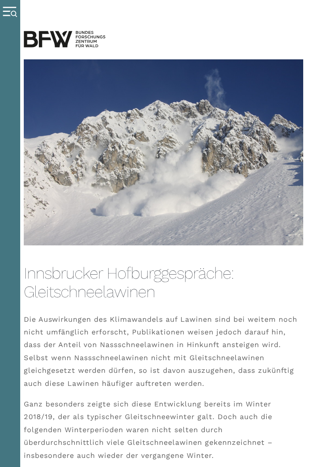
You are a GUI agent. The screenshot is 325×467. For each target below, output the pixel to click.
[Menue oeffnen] (10, 233)
